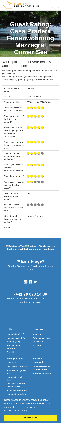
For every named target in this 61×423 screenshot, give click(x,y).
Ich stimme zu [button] (30, 417)
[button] (28, 410)
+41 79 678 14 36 (31, 294)
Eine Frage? (32, 261)
